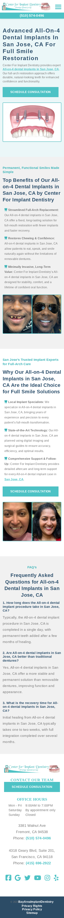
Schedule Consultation (30, 92)
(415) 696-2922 (38, 863)
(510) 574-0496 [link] (32, 15)
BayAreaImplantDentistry (36, 901)
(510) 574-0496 (38, 838)
